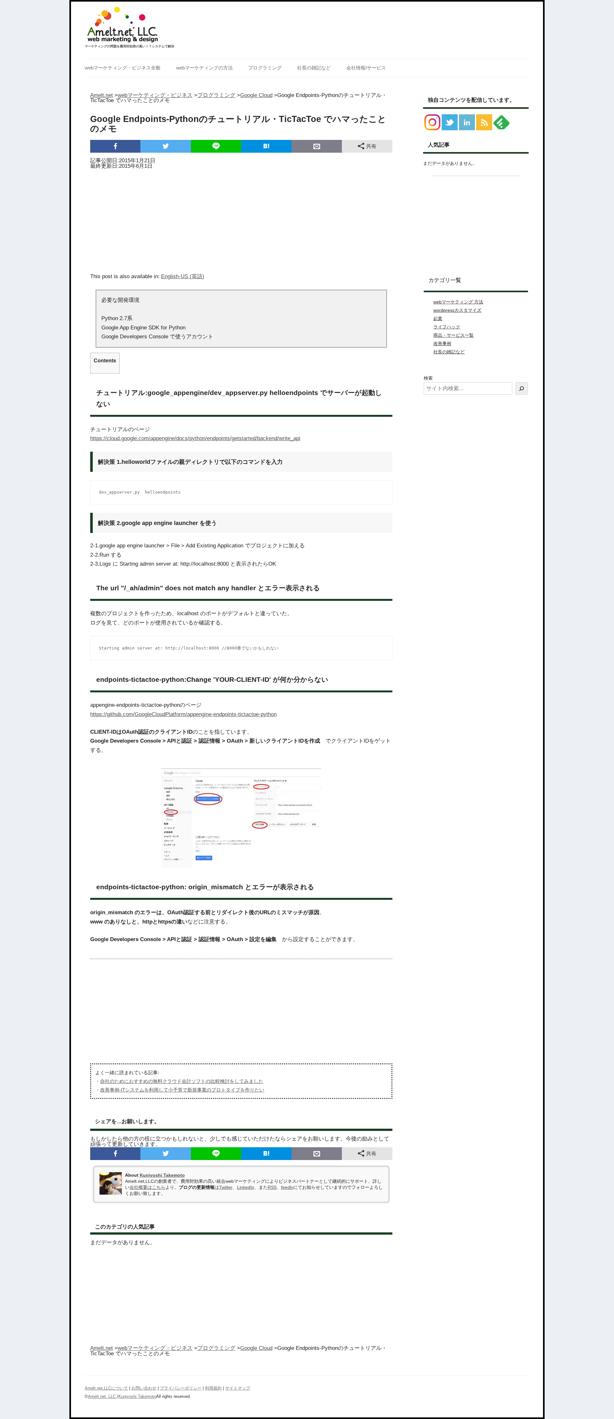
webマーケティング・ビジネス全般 (123, 67)
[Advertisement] (241, 219)
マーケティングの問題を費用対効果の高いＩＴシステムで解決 (129, 46)
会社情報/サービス (366, 67)
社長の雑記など (314, 67)
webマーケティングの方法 (204, 67)
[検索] (522, 388)
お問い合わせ (143, 1388)
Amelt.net (101, 95)
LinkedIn (245, 1187)
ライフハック (446, 326)
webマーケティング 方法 (458, 301)
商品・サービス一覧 (453, 335)
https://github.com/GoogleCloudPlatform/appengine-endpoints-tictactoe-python (183, 714)
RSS (272, 1187)
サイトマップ (237, 1388)
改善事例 (442, 343)
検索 (428, 378)
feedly (287, 1187)
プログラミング (265, 67)
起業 (437, 318)
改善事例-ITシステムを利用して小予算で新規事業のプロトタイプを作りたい (182, 1089)
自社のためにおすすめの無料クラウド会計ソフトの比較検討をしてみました (181, 1081)
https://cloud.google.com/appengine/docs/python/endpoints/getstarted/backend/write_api (195, 438)
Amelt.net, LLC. (102, 1396)
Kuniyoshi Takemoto (162, 1175)
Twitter (225, 1187)
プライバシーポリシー (180, 1388)
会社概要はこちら (147, 1187)
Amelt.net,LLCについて (106, 1388)
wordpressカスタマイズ (457, 310)
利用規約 (213, 1388)
